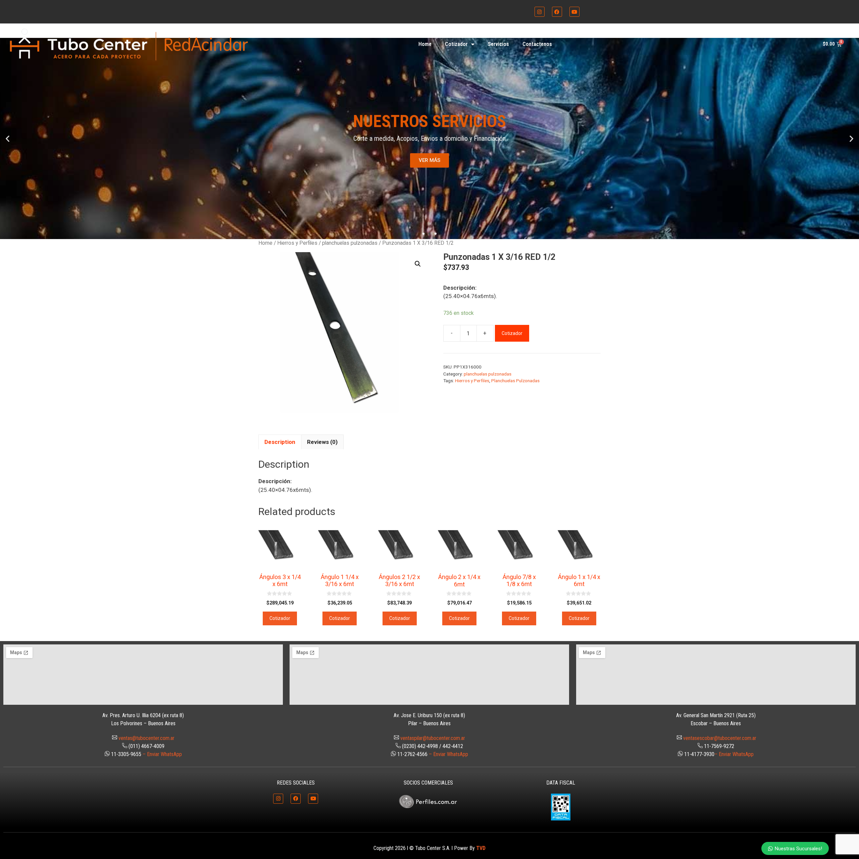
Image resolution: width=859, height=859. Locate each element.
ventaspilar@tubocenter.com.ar (432, 738)
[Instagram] (540, 12)
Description (279, 442)
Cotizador (456, 44)
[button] (7, 138)
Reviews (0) (322, 442)
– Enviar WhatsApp (162, 754)
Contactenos (537, 44)
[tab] (279, 442)
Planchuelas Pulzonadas (515, 380)
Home (425, 44)
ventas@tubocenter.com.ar (146, 738)
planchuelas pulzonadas (349, 243)
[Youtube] (574, 12)
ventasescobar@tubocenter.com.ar (719, 738)
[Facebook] (557, 12)
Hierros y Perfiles (297, 243)
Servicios (498, 44)
